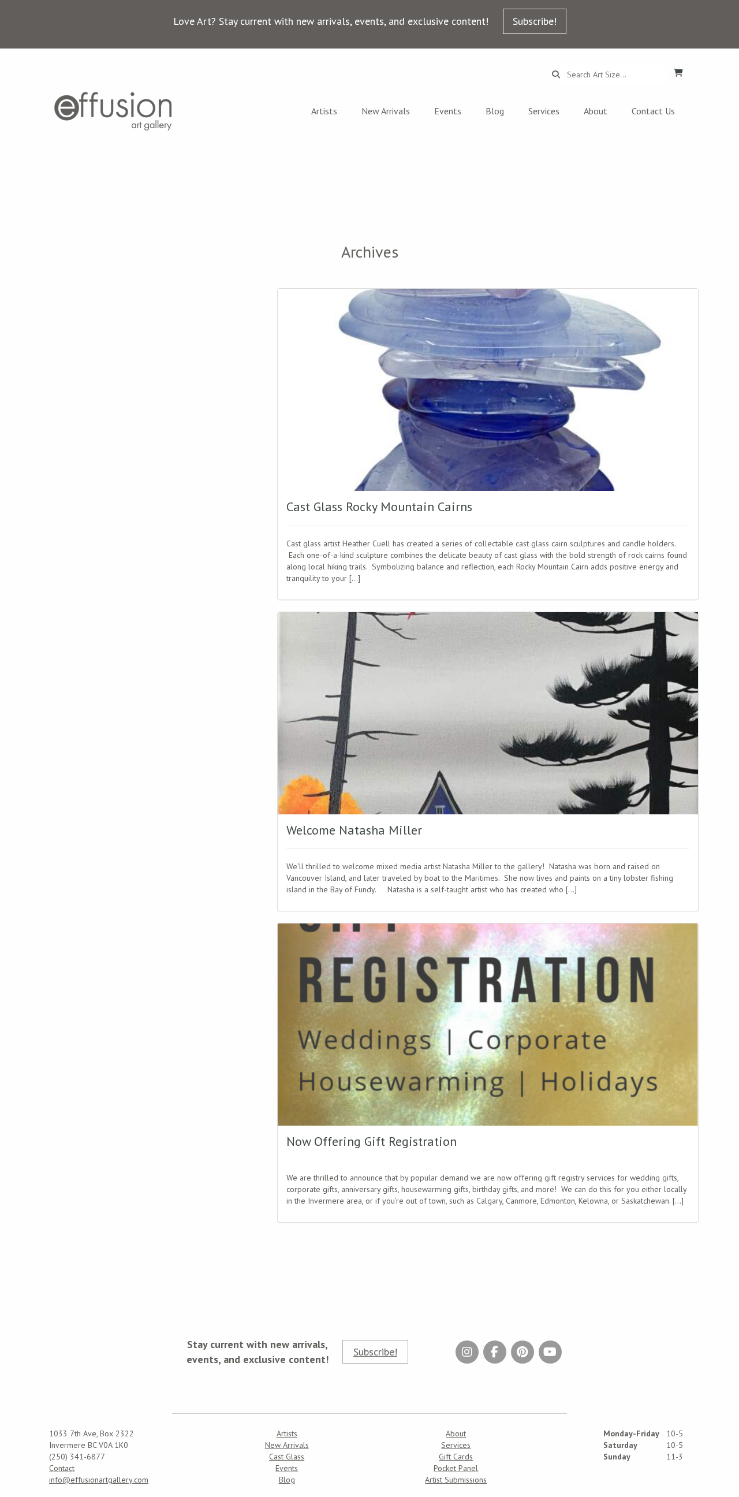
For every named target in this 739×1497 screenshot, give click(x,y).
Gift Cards (456, 1456)
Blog (495, 111)
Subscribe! (535, 21)
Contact (61, 1468)
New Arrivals (385, 111)
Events (447, 111)
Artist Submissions (456, 1479)
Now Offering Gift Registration (371, 1141)
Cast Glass (286, 1456)
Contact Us (653, 111)
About (595, 111)
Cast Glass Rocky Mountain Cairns (379, 506)
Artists (324, 111)
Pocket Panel (456, 1468)
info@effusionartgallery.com (98, 1479)
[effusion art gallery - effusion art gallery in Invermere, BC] (113, 111)
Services (543, 111)
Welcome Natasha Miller (354, 830)
